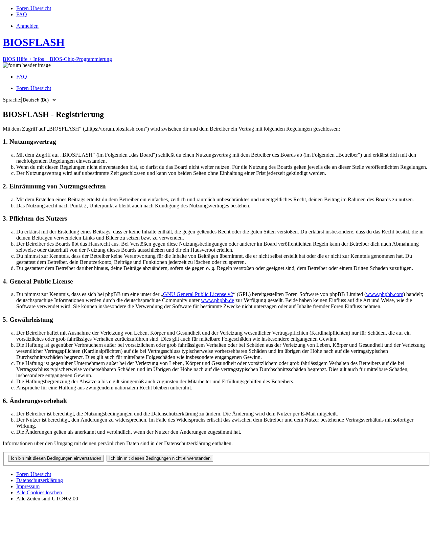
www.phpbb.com (384, 294)
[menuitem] (33, 8)
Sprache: (12, 100)
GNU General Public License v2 (198, 294)
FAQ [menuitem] (21, 77)
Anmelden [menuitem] (27, 26)
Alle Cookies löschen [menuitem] (39, 492)
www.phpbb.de (217, 300)
